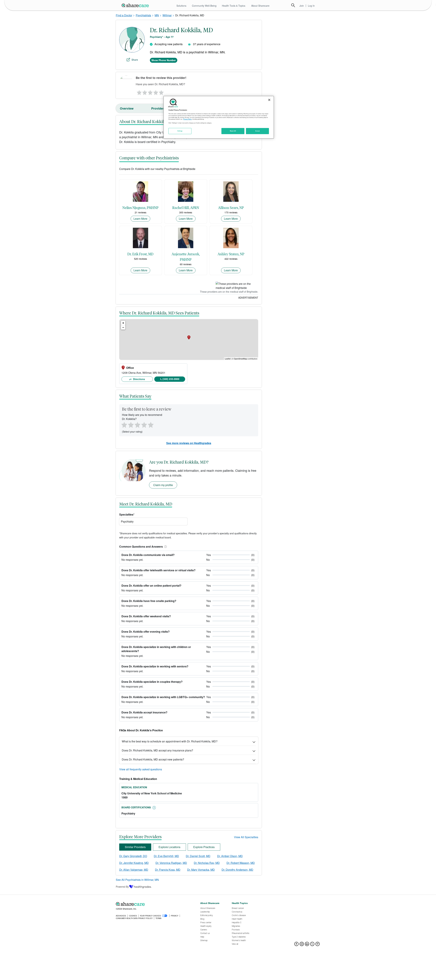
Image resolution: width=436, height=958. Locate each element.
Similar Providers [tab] (135, 847)
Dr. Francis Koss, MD (167, 870)
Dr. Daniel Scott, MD (198, 856)
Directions (138, 379)
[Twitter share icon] (312, 945)
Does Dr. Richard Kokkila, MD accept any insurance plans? (157, 750)
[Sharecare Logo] (136, 5)
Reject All (233, 131)
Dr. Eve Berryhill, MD (166, 856)
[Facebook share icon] (296, 945)
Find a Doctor (124, 15)
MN (157, 15)
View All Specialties (246, 837)
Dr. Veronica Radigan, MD (171, 863)
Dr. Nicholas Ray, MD (207, 863)
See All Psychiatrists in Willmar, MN (137, 880)
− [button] (123, 327)
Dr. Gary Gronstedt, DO (133, 856)
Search (293, 5)
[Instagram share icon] (301, 945)
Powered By (122, 886)
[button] (165, 546)
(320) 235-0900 (170, 379)
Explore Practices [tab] (204, 847)
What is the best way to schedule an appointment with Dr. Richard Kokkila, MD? (169, 741)
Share (134, 59)
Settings (180, 131)
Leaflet (227, 358)
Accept (257, 131)
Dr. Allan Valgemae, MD (133, 870)
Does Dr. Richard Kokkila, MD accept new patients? (153, 759)
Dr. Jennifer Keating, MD (134, 863)
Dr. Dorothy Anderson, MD (237, 870)
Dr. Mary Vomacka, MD (201, 870)
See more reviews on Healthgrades (188, 443)
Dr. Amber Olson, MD (230, 856)
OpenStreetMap (240, 358)
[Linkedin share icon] (307, 945)
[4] (156, 91)
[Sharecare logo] (153, 904)
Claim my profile (163, 485)
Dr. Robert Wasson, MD (241, 863)
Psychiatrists (143, 15)
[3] (150, 91)
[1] (139, 91)
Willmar (167, 15)
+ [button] (123, 323)
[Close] (269, 100)
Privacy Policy (187, 119)
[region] (218, 117)
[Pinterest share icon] (317, 945)
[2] (144, 91)
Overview (127, 108)
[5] (161, 91)
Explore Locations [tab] (169, 847)
